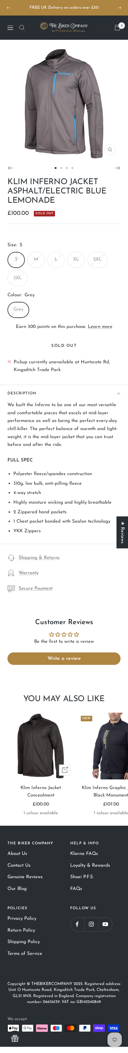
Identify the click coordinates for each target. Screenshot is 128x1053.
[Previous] (10, 168)
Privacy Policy (21, 918)
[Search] (22, 27)
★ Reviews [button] (122, 532)
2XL (97, 259)
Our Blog (17, 889)
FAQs (76, 889)
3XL (17, 278)
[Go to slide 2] (61, 168)
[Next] (118, 168)
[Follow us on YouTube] (105, 924)
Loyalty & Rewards (90, 865)
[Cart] (117, 27)
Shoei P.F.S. (82, 877)
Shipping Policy (23, 942)
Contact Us (18, 865)
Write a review (64, 658)
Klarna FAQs (84, 853)
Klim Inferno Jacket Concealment (41, 792)
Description (21, 393)
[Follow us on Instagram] (91, 924)
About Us (17, 853)
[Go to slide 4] (72, 168)
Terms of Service (24, 953)
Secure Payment (36, 588)
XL (76, 259)
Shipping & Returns (39, 558)
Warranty (29, 573)
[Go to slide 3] (67, 168)
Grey (18, 309)
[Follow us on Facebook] (77, 924)
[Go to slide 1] (56, 168)
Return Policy (21, 930)
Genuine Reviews (25, 877)
